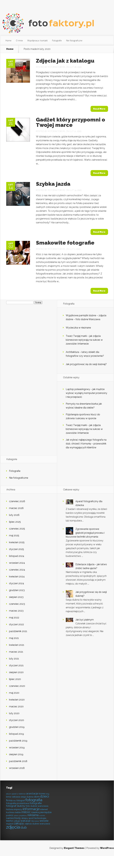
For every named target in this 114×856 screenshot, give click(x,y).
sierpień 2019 (16, 754)
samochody (13, 818)
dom (36, 796)
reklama (32, 815)
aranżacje (32, 793)
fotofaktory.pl (56, 67)
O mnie (19, 40)
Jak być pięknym (84, 619)
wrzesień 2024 (17, 562)
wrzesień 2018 (17, 768)
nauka (35, 812)
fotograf (20, 800)
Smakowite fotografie (65, 243)
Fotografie (57, 40)
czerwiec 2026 (17, 501)
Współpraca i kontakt (37, 40)
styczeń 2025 (16, 549)
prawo (16, 815)
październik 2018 (18, 761)
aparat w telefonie (19, 794)
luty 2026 (14, 515)
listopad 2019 (16, 733)
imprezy (18, 809)
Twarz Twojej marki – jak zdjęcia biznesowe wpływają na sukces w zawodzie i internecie (84, 340)
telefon (9, 821)
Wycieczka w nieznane (78, 327)
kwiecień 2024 (17, 576)
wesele (44, 820)
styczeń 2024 (16, 583)
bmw (8, 796)
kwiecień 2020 (17, 699)
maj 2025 (14, 535)
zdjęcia (13, 827)
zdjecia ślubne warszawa (37, 823)
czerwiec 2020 (17, 686)
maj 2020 (14, 692)
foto (14, 801)
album (8, 794)
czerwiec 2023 (17, 603)
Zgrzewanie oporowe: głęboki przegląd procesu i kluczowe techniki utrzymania (85, 533)
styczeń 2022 (16, 624)
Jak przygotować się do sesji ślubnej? (86, 364)
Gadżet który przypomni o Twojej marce (70, 122)
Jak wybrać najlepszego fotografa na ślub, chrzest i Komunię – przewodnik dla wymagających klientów (86, 443)
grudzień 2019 (16, 727)
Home (8, 40)
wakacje (25, 820)
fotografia (33, 800)
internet (44, 809)
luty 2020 (14, 713)
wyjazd (9, 823)
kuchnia (10, 812)
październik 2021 (18, 631)
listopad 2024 (16, 556)
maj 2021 (14, 638)
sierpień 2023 (16, 597)
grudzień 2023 (17, 590)
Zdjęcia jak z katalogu (65, 61)
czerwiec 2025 (17, 528)
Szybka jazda (53, 184)
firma (9, 800)
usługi (17, 821)
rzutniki (42, 815)
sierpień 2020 (16, 672)
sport (31, 818)
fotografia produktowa (17, 803)
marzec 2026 (16, 508)
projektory (23, 815)
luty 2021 (14, 658)
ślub (23, 827)
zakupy (19, 823)
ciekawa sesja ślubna (22, 796)
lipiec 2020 (15, 679)
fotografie (36, 803)
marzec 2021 (16, 651)
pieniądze (45, 812)
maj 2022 (14, 617)
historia (9, 809)
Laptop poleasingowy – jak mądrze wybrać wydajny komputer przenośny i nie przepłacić (86, 393)
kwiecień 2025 (16, 542)
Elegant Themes (74, 848)
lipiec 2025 (15, 521)
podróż (9, 815)
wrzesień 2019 (17, 747)
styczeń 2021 (16, 665)
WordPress (107, 848)
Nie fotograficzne (74, 40)
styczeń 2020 (16, 720)
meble (18, 812)
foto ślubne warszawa (37, 806)
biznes (42, 793)
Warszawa (35, 821)
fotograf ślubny (15, 805)
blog (47, 794)
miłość (26, 812)
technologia (40, 818)
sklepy (24, 818)
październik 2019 (18, 740)
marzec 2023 (16, 610)
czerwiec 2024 (17, 569)
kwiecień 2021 (16, 645)
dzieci (44, 796)
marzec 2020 (16, 706)
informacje (31, 809)
